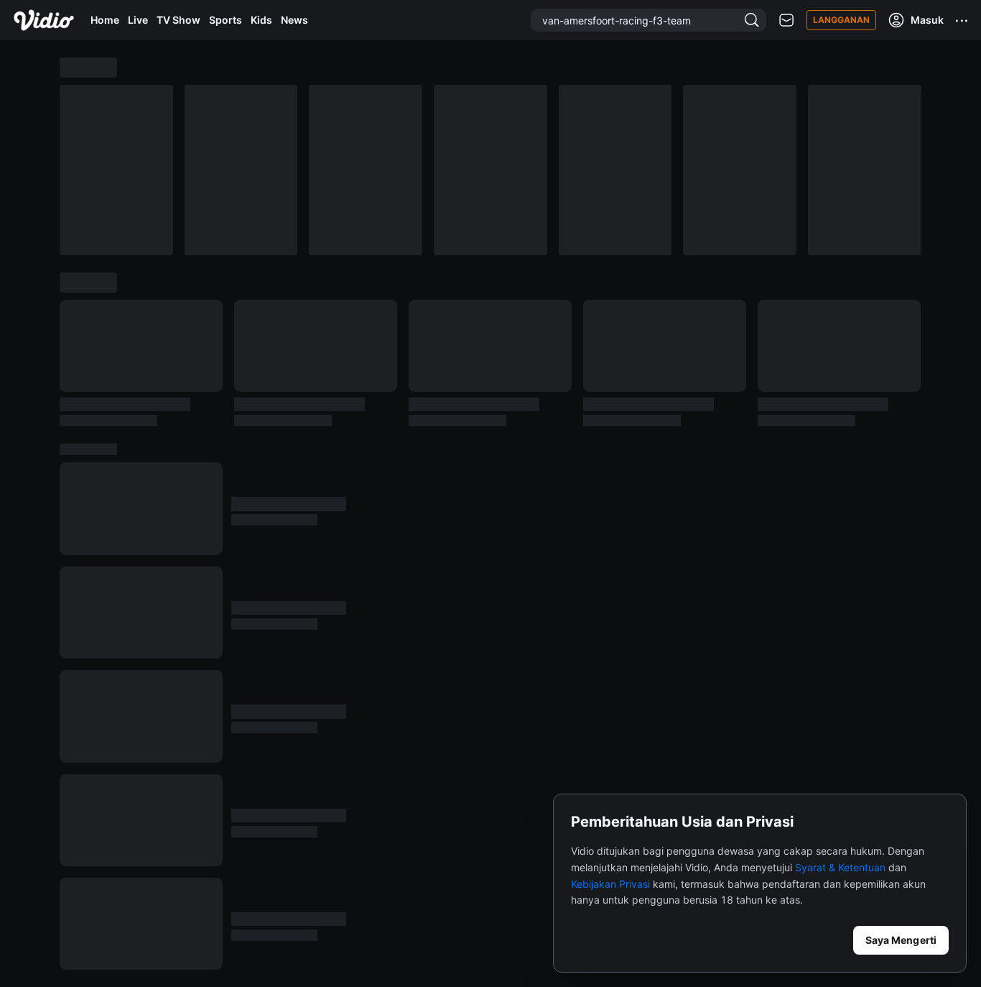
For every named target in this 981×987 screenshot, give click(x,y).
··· (962, 20)
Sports (225, 20)
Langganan (841, 19)
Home (104, 20)
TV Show (178, 20)
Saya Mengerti (900, 940)
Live (138, 20)
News (294, 20)
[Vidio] (43, 20)
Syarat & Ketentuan (840, 867)
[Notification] (786, 20)
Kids (261, 20)
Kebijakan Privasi (610, 884)
